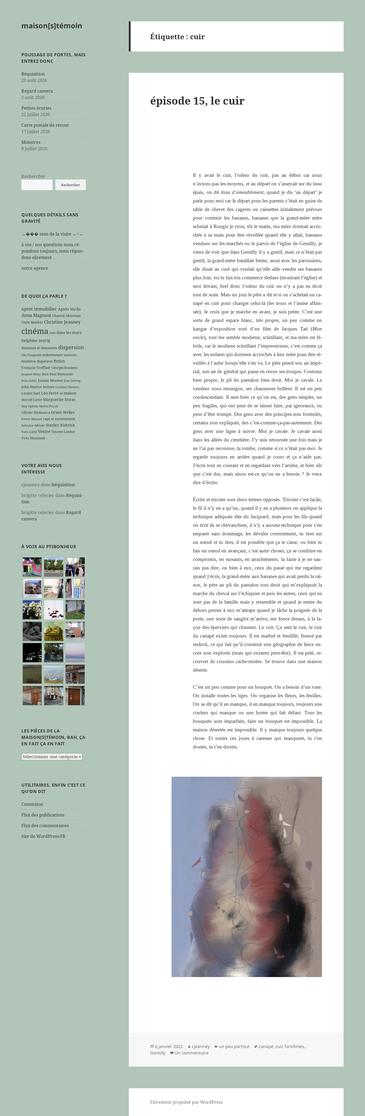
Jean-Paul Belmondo (57, 374)
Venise (44, 431)
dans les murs (69, 332)
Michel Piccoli (48, 406)
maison (70, 393)
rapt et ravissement (59, 418)
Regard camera (37, 91)
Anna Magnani (36, 315)
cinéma (34, 331)
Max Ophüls (29, 406)
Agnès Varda (69, 309)
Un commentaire (191, 1053)
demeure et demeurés (39, 347)
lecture (49, 386)
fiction (59, 361)
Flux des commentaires (45, 825)
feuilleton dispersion (37, 361)
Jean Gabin (29, 380)
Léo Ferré (50, 393)
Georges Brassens (64, 367)
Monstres (30, 142)
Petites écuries (36, 108)
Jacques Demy (31, 374)
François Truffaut (35, 367)
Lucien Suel (30, 393)
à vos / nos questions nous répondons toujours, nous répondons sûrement (52, 251)
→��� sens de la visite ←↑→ (52, 234)
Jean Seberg (72, 380)
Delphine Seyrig (35, 340)
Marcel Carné (31, 399)
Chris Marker (32, 322)
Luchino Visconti (67, 387)
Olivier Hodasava (35, 412)
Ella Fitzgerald (31, 355)
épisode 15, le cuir (197, 100)
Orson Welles (63, 412)
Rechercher (33, 176)
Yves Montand (33, 438)
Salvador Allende (33, 425)
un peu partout (234, 1046)
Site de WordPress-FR (43, 836)
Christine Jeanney (62, 322)
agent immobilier (39, 309)
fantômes (70, 355)
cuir (278, 1046)
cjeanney (201, 1046)
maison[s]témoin (51, 25)
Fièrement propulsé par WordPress (186, 1102)
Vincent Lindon (63, 431)
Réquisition (33, 74)
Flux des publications (42, 815)
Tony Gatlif (29, 432)
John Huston (31, 386)
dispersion (71, 347)
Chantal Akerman (66, 315)
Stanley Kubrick (60, 425)
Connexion (32, 804)
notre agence (34, 268)
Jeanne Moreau (50, 380)
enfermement (52, 355)
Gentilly (157, 1053)
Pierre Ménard (31, 419)
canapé (266, 1046)
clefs (52, 333)
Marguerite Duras (59, 399)
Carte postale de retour (45, 125)
